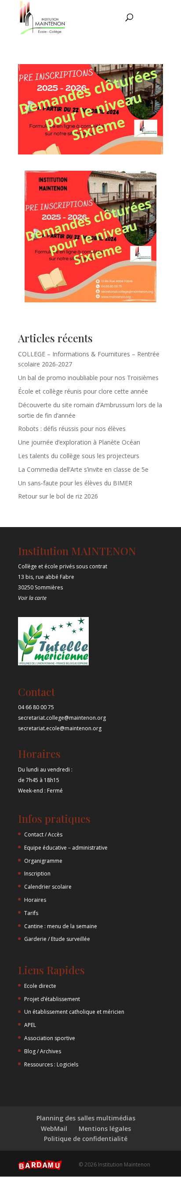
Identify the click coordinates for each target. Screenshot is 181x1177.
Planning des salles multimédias (85, 1118)
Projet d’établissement (52, 999)
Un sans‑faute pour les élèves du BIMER (75, 483)
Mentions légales (105, 1128)
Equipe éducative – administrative (66, 847)
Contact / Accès (43, 834)
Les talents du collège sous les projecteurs (78, 456)
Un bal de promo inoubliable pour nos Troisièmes (88, 377)
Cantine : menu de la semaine (60, 926)
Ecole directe (40, 986)
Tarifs (31, 913)
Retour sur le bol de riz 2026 (58, 496)
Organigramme (43, 861)
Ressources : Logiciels (51, 1064)
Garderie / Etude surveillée (57, 939)
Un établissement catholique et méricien (74, 1012)
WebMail (54, 1128)
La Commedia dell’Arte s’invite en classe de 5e (83, 469)
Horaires (35, 900)
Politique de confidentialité (85, 1138)
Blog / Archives (42, 1051)
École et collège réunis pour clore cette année (83, 391)
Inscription (37, 873)
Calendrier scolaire (48, 886)
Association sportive (49, 1038)
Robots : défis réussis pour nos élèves (72, 428)
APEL (30, 1025)
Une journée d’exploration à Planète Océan (79, 442)
